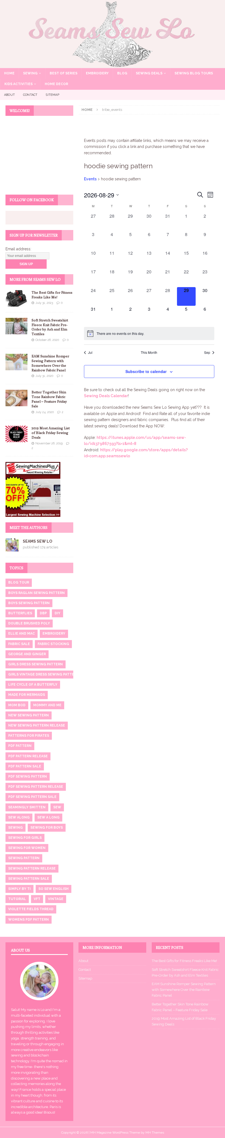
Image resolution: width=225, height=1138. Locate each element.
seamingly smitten (27, 807)
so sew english (53, 889)
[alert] (149, 333)
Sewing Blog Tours (194, 73)
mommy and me (47, 705)
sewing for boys (46, 827)
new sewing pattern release (36, 725)
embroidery (54, 633)
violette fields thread (31, 909)
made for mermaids (26, 695)
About (9, 95)
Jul (90, 352)
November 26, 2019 (49, 443)
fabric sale (19, 644)
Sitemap (52, 95)
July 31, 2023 (44, 303)
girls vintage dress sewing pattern (43, 674)
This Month (149, 352)
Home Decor (56, 84)
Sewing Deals (149, 73)
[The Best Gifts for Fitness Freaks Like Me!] (16, 298)
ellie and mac (21, 633)
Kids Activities (18, 84)
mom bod (17, 705)
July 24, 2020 (44, 412)
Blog (122, 73)
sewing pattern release (32, 868)
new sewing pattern (28, 715)
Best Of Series (63, 73)
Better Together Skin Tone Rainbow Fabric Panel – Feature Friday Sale (49, 399)
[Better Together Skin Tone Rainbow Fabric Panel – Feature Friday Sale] (16, 398)
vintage (55, 899)
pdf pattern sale (24, 766)
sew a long (48, 817)
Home (9, 73)
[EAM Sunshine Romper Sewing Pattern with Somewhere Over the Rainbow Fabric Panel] (16, 362)
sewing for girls (25, 838)
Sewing (30, 73)
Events (90, 179)
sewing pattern (24, 858)
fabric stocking (53, 644)
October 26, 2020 (47, 340)
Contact (30, 95)
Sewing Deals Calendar (106, 396)
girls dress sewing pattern (35, 664)
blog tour (18, 582)
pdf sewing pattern (27, 776)
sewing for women (27, 848)
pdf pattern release (28, 756)
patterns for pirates (28, 736)
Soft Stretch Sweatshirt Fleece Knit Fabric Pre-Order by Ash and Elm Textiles (50, 327)
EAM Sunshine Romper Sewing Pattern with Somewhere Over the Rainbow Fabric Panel (50, 363)
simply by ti (19, 889)
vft (37, 899)
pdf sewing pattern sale (32, 797)
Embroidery (97, 73)
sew (57, 807)
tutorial (17, 899)
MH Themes (154, 1132)
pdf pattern (20, 746)
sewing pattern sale (28, 879)
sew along (19, 817)
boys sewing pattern (29, 603)
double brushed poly (29, 623)
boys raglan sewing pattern (36, 593)
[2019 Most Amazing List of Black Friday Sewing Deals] (16, 434)
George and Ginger (27, 654)
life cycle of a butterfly (32, 684)
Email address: (18, 249)
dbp (43, 613)
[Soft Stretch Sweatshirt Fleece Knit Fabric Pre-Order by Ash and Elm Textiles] (16, 326)
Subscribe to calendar (146, 371)
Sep (207, 352)
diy (57, 613)
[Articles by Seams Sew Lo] (12, 548)
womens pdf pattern (28, 919)
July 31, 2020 (44, 376)
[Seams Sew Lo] (112, 65)
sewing (15, 827)
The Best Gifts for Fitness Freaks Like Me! (52, 294)
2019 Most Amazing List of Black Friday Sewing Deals (51, 432)
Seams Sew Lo (37, 541)
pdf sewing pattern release (35, 787)
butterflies (20, 613)
